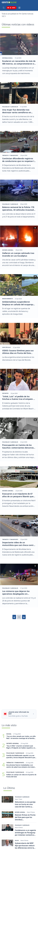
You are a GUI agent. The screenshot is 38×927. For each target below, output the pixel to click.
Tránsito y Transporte (10, 155)
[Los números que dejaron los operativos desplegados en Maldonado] (19, 574)
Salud (17, 840)
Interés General (7, 250)
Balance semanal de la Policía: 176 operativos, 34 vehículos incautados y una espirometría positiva (19, 208)
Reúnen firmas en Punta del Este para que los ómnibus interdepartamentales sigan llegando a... (25, 817)
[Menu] (19, 8)
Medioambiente (7, 298)
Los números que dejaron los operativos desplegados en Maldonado (16, 592)
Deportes (5, 393)
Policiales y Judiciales (10, 106)
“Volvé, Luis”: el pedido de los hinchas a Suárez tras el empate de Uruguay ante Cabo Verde (19, 397)
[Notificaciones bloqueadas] (3, 8)
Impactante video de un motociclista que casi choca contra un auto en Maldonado (18, 544)
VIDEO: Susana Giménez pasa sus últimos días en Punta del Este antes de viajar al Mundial (18, 352)
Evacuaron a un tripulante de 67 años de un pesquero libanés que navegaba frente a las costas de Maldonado (17, 495)
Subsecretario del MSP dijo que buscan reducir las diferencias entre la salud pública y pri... (25, 845)
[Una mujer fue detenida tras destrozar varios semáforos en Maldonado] (19, 93)
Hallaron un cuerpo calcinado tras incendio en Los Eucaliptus (18, 254)
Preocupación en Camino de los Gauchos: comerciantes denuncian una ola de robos (18, 446)
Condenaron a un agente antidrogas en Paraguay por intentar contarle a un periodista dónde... (25, 832)
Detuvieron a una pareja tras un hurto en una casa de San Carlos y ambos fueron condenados (25, 804)
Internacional (7, 58)
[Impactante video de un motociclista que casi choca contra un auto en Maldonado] (19, 525)
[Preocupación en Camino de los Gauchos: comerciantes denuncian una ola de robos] (19, 428)
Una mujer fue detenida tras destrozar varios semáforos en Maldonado (16, 111)
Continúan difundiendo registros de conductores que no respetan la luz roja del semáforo (18, 160)
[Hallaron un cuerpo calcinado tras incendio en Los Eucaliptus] (19, 236)
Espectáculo (6, 347)
